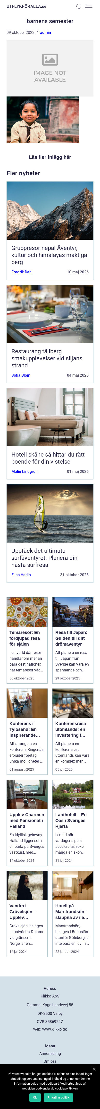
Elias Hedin (21, 575)
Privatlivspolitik (58, 1097)
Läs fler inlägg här (50, 157)
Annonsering (50, 1053)
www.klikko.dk (54, 1029)
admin (45, 32)
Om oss (50, 1061)
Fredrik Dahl (22, 272)
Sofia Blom (20, 375)
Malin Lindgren (24, 471)
